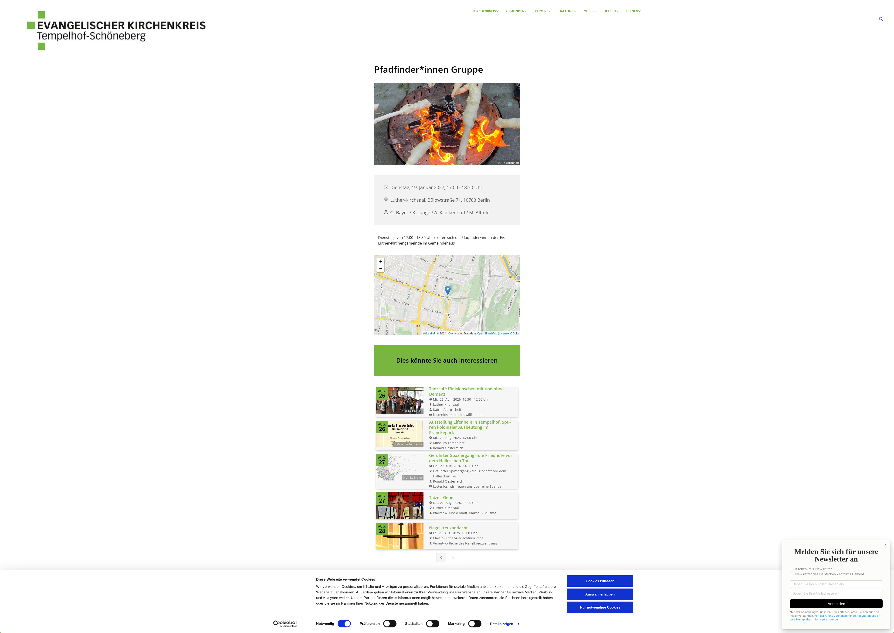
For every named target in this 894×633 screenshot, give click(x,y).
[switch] (389, 623)
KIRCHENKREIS (484, 11)
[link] (486, 11)
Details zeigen (501, 624)
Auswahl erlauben (600, 594)
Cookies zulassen (600, 581)
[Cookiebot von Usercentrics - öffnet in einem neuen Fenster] (285, 623)
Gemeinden (515, 11)
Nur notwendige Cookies (600, 607)
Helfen (610, 11)
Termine (542, 11)
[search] (881, 19)
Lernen (632, 11)
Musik (589, 11)
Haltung (566, 11)
